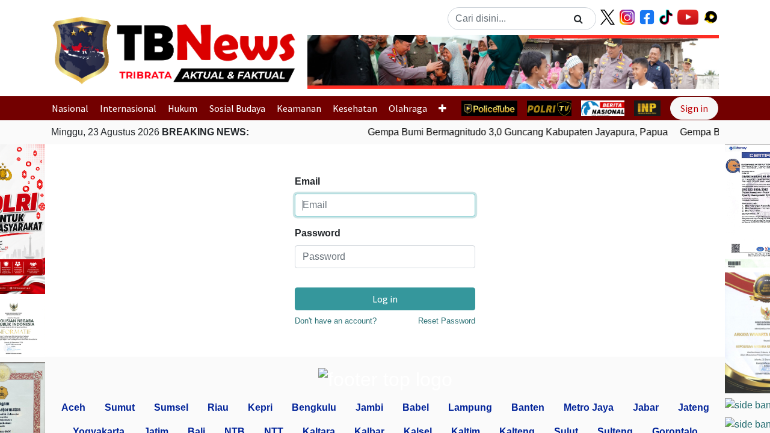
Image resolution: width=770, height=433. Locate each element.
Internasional (128, 108)
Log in (385, 299)
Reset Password (446, 320)
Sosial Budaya (237, 108)
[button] (338, 62)
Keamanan (299, 108)
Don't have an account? (336, 320)
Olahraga (408, 108)
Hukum (182, 108)
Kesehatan (355, 108)
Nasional (70, 108)
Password (317, 233)
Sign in (694, 108)
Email (307, 181)
